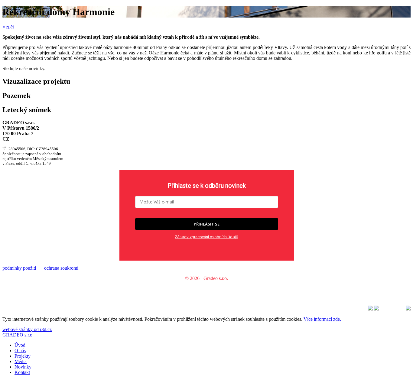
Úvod (20, 345)
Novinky (23, 366)
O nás (20, 350)
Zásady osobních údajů (206, 236)
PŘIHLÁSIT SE (207, 224)
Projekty (23, 356)
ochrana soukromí (61, 268)
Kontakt (22, 372)
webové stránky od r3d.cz (27, 329)
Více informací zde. (322, 319)
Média (21, 361)
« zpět (8, 26)
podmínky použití (19, 268)
